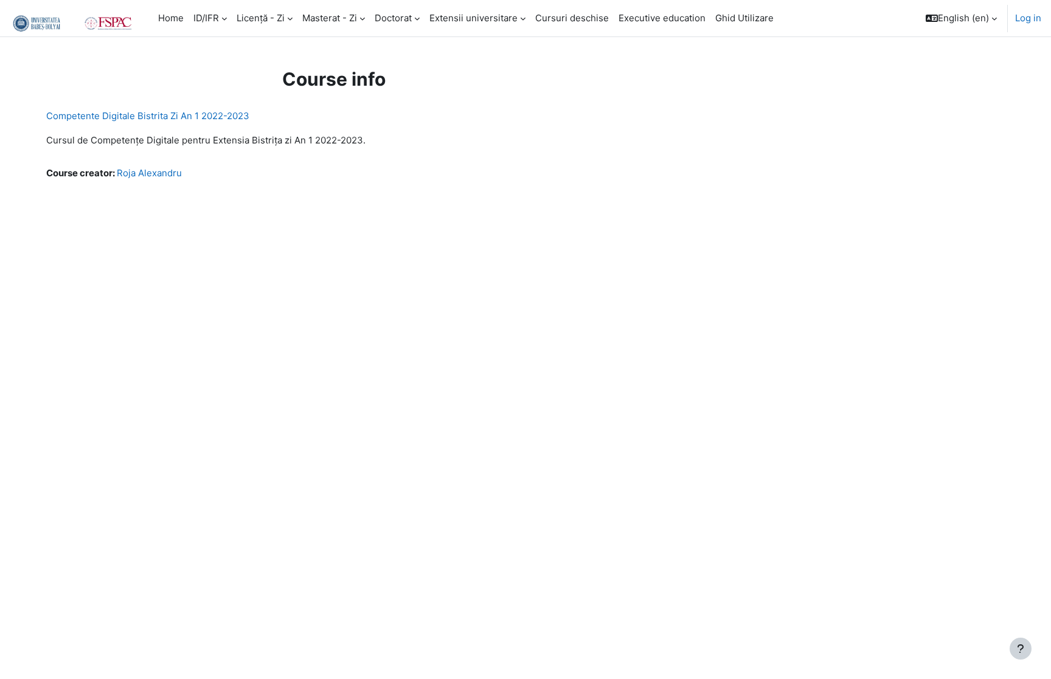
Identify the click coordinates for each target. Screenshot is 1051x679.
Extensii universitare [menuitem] (473, 18)
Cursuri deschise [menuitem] (572, 18)
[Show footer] (1021, 649)
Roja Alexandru (149, 173)
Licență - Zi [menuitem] (261, 18)
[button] (961, 18)
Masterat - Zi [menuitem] (329, 18)
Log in (1028, 18)
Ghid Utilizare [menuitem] (744, 18)
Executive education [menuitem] (662, 18)
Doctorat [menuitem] (393, 18)
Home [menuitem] (171, 18)
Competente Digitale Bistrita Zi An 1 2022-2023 (147, 116)
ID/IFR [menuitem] (206, 18)
